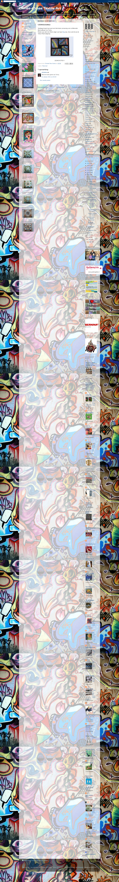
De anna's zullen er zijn (94, 666)
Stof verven (88, 137)
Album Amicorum (90, 55)
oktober (91, 181)
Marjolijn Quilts (90, 749)
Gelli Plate (88, 98)
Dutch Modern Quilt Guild (90, 383)
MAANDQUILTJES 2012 (63, 14)
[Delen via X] (69, 63)
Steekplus (89, 489)
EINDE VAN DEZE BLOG (93, 493)
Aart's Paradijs (90, 573)
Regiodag (88, 125)
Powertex (87, 119)
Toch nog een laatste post (89, 729)
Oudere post (76, 87)
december (91, 176)
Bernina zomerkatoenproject (90, 72)
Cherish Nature (89, 83)
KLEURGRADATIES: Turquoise (92, 194)
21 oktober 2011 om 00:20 (49, 77)
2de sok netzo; (93, 563)
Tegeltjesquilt (88, 141)
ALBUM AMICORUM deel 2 (92, 188)
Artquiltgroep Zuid (90, 63)
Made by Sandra (90, 804)
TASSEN (92, 14)
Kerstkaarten (88, 102)
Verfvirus (88, 442)
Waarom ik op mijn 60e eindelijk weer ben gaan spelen (90, 387)
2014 (88, 168)
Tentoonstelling (89, 143)
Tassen (87, 139)
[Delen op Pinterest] (72, 63)
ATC (86, 67)
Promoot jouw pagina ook (27, 38)
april (90, 239)
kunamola (88, 395)
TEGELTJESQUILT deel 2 (92, 214)
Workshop (88, 154)
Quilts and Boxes (89, 512)
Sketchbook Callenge (91, 133)
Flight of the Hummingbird (93, 753)
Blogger (59, 869)
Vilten (86, 149)
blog (63, 32)
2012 (88, 172)
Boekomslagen (89, 81)
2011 (88, 174)
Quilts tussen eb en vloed (90, 528)
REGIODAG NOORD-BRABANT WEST (91, 205)
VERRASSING (92, 197)
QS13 (86, 123)
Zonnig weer (89, 505)
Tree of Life (93, 843)
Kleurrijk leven (90, 632)
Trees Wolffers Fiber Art (90, 601)
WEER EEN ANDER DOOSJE (91, 219)
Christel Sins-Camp (27, 24)
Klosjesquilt (88, 104)
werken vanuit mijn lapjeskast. (90, 559)
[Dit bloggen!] (67, 63)
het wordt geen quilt (93, 679)
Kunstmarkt (88, 106)
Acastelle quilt (90, 675)
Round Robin (88, 127)
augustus (91, 230)
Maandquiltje (88, 113)
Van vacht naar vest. (93, 652)
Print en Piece (89, 121)
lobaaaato (80, 867)
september (91, 226)
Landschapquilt (89, 108)
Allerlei (87, 59)
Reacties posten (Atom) (52, 90)
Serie (86, 129)
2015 (88, 165)
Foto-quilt (87, 96)
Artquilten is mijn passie (89, 821)
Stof (93, 530)
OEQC (87, 115)
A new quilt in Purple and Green (94, 518)
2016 (88, 163)
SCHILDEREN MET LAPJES (92, 200)
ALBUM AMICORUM (38, 17)
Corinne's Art (89, 705)
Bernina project (89, 69)
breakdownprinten (94, 479)
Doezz (87, 90)
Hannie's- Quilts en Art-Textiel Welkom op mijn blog (90, 364)
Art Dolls (87, 61)
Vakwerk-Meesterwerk (88, 146)
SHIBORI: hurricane (91, 223)
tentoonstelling (93, 548)
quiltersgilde (89, 688)
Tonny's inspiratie (88, 615)
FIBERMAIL (25, 17)
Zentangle (88, 156)
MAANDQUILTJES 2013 (80, 14)
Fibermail (44, 66)
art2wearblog (89, 412)
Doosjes (87, 92)
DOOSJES (49, 14)
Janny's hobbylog (88, 503)
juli (89, 232)
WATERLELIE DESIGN (89, 726)
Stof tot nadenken (89, 426)
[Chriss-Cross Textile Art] (22, 36)
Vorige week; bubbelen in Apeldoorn (93, 637)
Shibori (87, 131)
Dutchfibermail (90, 587)
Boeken (87, 79)
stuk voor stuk (90, 662)
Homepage (60, 87)
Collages (87, 86)
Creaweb (87, 88)
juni (90, 235)
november (91, 179)
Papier (87, 117)
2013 (88, 170)
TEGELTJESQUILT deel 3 (92, 210)
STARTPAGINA (26, 14)
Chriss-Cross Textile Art (40, 8)
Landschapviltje (89, 111)
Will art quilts (89, 736)
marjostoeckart (90, 458)
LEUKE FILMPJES (91, 184)
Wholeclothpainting (90, 151)
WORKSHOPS (38, 14)
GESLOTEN (89, 798)
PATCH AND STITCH (89, 777)
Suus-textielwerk (91, 476)
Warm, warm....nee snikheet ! (93, 432)
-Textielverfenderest (90, 544)
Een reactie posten (45, 80)
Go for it (87, 100)
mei (90, 237)
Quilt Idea (88, 841)
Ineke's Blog (89, 762)
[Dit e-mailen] (65, 63)
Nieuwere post (43, 87)
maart (90, 241)
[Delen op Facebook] (70, 63)
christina (44, 72)
